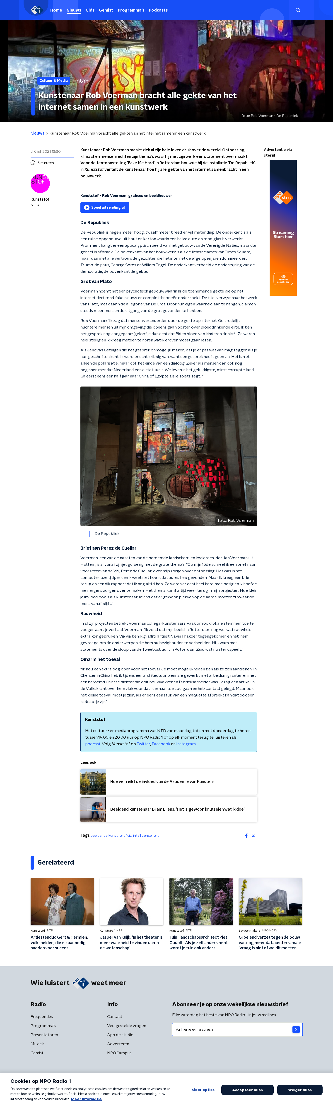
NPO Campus (119, 1053)
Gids (90, 10)
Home (56, 10)
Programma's (131, 10)
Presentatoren (44, 1035)
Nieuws (74, 10)
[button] (298, 10)
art (156, 835)
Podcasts (158, 10)
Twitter (143, 744)
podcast (93, 744)
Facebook (161, 744)
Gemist (106, 10)
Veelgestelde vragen (126, 1026)
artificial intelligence (136, 835)
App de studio (120, 1035)
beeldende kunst (104, 835)
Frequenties (42, 1017)
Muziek (37, 1044)
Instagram (186, 744)
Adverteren (118, 1044)
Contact (114, 1017)
